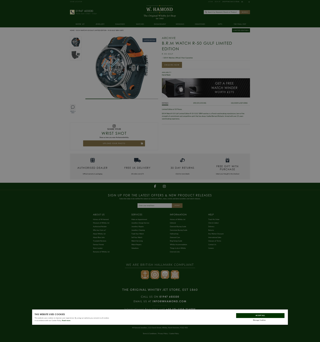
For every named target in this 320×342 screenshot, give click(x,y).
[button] (260, 320)
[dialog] (160, 317)
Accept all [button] (260, 315)
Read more (66, 320)
